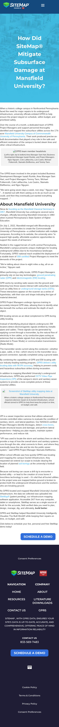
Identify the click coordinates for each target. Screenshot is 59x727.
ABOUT (42, 592)
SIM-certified (23, 256)
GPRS (42, 610)
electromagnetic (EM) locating (31, 278)
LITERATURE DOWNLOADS (42, 601)
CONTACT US (17, 610)
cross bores (48, 425)
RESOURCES (16, 599)
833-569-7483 (29, 642)
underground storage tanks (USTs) (37, 288)
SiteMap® (4, 496)
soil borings (24, 463)
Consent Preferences (29, 558)
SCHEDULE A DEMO (38, 536)
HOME (16, 592)
